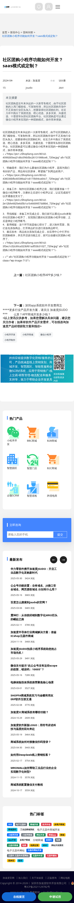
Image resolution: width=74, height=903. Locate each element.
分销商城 (38, 840)
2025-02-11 (16, 624)
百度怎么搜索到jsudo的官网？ (29, 602)
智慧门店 (32, 468)
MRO (45, 845)
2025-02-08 (16, 704)
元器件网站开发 (34, 850)
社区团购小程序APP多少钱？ (38, 275)
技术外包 (46, 824)
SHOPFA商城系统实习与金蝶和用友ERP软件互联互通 (32, 697)
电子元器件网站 (16, 850)
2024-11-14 (16, 641)
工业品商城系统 (27, 829)
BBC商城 (32, 440)
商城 (62, 835)
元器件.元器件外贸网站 (18, 855)
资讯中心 (15, 32)
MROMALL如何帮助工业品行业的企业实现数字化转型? (34, 769)
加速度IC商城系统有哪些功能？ (29, 712)
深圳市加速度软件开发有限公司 (48, 883)
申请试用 (55, 897)
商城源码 (12, 829)
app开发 (12, 840)
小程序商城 (27, 334)
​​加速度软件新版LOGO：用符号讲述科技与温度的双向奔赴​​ (33, 727)
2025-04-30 (16, 747)
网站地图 (65, 877)
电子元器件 (21, 824)
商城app (52, 835)
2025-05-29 (16, 658)
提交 (60, 534)
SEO (10, 824)
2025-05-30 (16, 578)
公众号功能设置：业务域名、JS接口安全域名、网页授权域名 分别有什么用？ (34, 587)
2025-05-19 (16, 734)
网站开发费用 (57, 845)
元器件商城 (13, 845)
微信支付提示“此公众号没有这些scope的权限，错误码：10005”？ (34, 667)
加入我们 (23, 877)
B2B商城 (52, 440)
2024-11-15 (16, 777)
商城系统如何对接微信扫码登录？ (31, 742)
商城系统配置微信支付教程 (27, 784)
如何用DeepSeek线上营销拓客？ (31, 754)
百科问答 (28, 32)
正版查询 (52, 877)
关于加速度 (37, 877)
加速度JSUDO (59, 310)
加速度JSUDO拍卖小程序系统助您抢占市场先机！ (34, 650)
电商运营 (34, 845)
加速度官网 (8, 877)
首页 (4, 32)
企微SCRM (13, 495)
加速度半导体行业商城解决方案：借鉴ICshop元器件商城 (33, 634)
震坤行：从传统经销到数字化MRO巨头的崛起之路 (34, 617)
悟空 (20, 860)
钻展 (58, 840)
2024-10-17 (16, 790)
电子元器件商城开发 (48, 829)
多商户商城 (59, 824)
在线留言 (19, 897)
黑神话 (11, 860)
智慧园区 (12, 468)
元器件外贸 (38, 855)
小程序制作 (9, 339)
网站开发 (40, 835)
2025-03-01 (16, 688)
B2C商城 (52, 468)
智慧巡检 (32, 495)
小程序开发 (9, 334)
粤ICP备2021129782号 (37, 886)
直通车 (49, 840)
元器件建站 (52, 855)
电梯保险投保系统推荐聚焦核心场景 (32, 682)
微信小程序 (45, 334)
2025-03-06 (16, 608)
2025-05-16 (16, 595)
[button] (53, 559)
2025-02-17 (16, 760)
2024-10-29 (16, 717)
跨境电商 (52, 495)
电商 (24, 845)
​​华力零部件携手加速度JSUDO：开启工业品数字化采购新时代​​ (34, 570)
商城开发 (34, 824)
